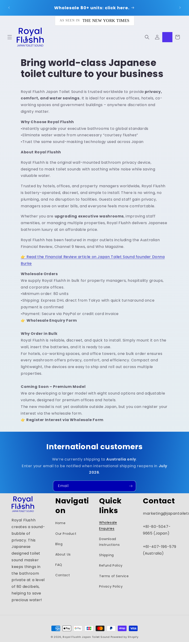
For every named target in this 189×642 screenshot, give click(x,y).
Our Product (66, 533)
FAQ (58, 564)
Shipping (106, 555)
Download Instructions (109, 542)
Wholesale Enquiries (108, 525)
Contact (62, 575)
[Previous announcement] (9, 8)
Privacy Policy (111, 586)
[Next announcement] (180, 8)
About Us (63, 554)
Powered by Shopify (125, 637)
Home (60, 523)
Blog (58, 544)
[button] (10, 37)
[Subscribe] (131, 486)
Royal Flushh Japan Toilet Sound (86, 637)
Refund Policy (111, 565)
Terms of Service (114, 576)
